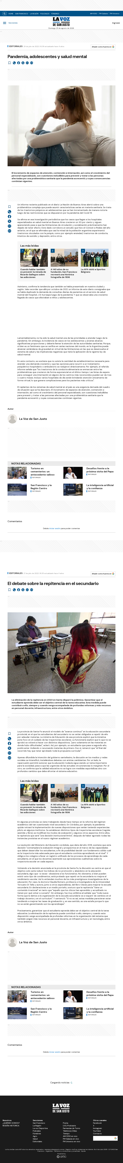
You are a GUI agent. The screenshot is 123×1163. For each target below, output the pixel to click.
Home (11, 14)
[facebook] (18, 62)
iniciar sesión (54, 528)
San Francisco (21, 14)
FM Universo (114, 13)
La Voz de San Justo (33, 419)
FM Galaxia (103, 13)
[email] (27, 62)
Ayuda (83, 1151)
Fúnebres (55, 14)
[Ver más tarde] (9, 63)
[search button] (5, 13)
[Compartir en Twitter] (23, 62)
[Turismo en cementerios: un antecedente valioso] (17, 473)
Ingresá (116, 22)
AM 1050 (93, 13)
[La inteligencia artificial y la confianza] (73, 490)
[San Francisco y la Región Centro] (17, 490)
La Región (34, 14)
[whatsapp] (14, 62)
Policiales (44, 14)
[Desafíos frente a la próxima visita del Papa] (73, 473)
